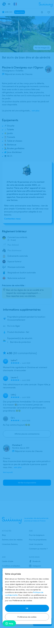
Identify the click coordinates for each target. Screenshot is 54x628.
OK (27, 608)
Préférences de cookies (26, 617)
